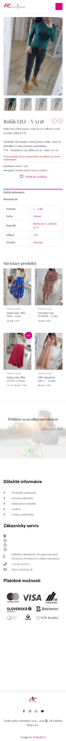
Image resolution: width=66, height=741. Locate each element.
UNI (35, 235)
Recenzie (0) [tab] (10, 199)
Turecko (38, 242)
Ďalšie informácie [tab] (14, 192)
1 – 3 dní (38, 208)
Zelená (37, 216)
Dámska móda (22, 170)
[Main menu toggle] (58, 6)
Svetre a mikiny (39, 170)
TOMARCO (39, 737)
